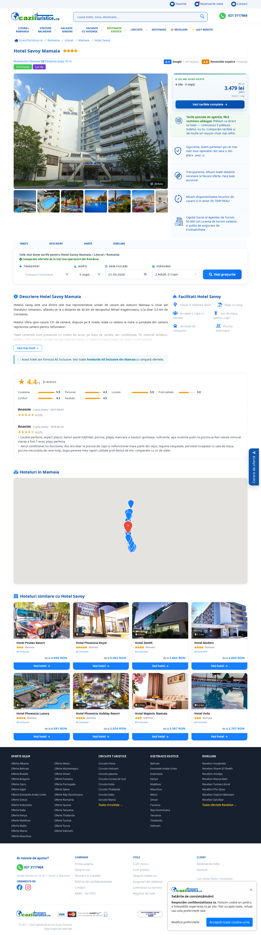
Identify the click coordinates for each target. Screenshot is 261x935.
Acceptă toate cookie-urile (229, 922)
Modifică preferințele (185, 922)
